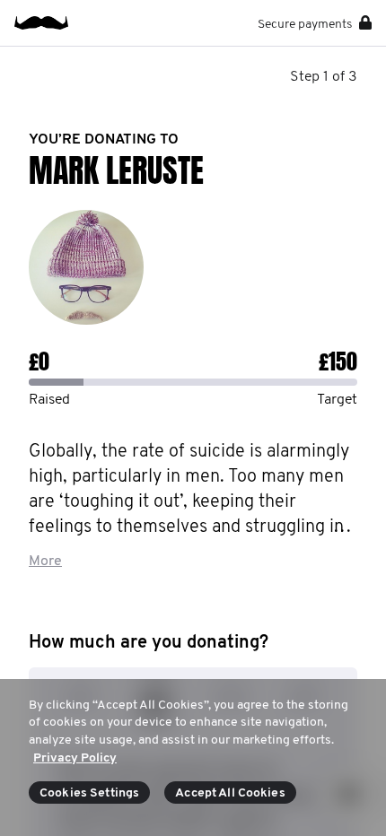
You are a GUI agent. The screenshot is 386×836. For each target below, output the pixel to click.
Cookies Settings (89, 793)
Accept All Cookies (230, 793)
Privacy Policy (75, 758)
